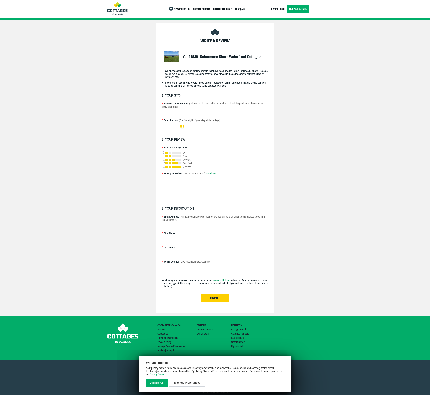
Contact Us (162, 333)
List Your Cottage (205, 329)
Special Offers (238, 342)
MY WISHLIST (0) (182, 9)
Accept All (156, 382)
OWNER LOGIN (278, 9)
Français (170, 350)
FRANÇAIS (240, 9)
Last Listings (237, 337)
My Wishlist (237, 346)
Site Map (161, 329)
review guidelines (221, 280)
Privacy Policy (164, 342)
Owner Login (203, 333)
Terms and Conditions (168, 337)
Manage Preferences (187, 382)
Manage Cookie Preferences (171, 346)
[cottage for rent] (118, 14)
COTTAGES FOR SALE (222, 9)
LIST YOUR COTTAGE (298, 9)
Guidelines (211, 173)
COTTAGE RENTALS (201, 9)
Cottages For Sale (240, 333)
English (161, 350)
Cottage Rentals (239, 329)
